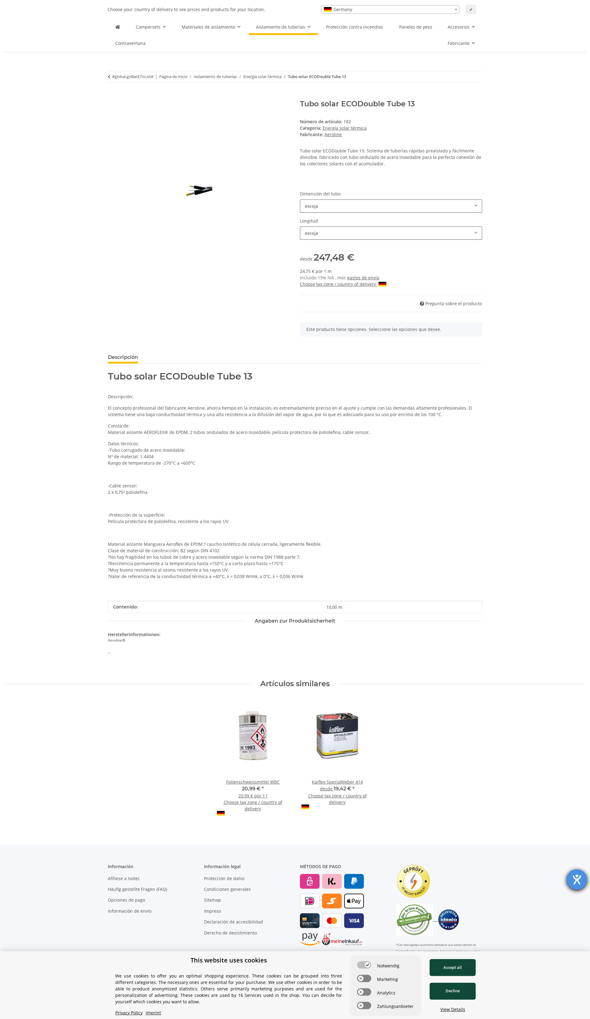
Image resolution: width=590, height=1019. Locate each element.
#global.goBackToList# (132, 76)
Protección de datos (224, 878)
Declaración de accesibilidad (233, 922)
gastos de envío (363, 278)
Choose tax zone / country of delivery (338, 284)
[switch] (364, 965)
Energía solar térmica (345, 128)
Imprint (153, 1013)
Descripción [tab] (123, 357)
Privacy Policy (129, 1013)
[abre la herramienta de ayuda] (577, 879)
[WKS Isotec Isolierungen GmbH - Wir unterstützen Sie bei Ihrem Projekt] (118, 27)
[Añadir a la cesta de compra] (113, 96)
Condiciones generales (227, 889)
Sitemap (212, 900)
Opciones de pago (126, 900)
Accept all (452, 967)
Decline (453, 990)
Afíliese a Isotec (124, 878)
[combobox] (390, 9)
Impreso (212, 911)
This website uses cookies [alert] (229, 960)
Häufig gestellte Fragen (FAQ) (137, 889)
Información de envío (129, 911)
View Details (452, 1009)
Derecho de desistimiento (230, 933)
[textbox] (390, 10)
